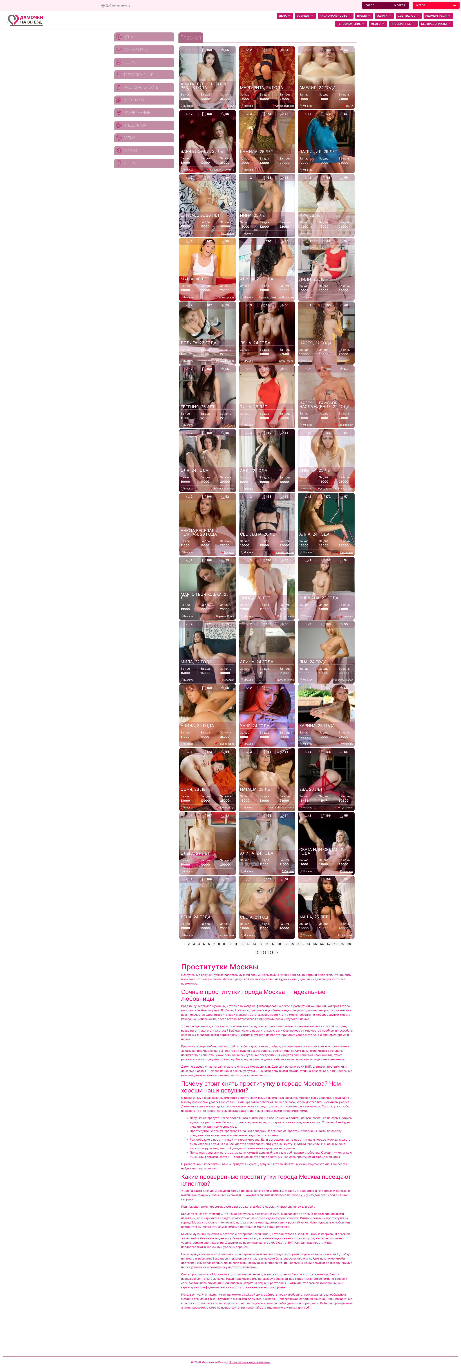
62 (264, 952)
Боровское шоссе (342, 679)
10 (229, 944)
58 (335, 944)
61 (257, 952)
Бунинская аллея (223, 488)
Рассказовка (226, 743)
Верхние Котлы (225, 616)
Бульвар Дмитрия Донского (276, 297)
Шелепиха (228, 679)
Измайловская (225, 360)
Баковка (348, 616)
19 (285, 944)
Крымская (346, 871)
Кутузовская (345, 807)
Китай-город (286, 360)
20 (292, 944)
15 (260, 944)
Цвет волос (406, 15)
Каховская (227, 233)
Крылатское (345, 935)
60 (349, 944)
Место (376, 24)
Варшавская (345, 424)
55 (315, 944)
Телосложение (349, 24)
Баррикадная (226, 935)
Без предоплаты (434, 24)
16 (266, 944)
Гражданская (285, 679)
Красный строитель (222, 169)
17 (273, 944)
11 (235, 944)
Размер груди (436, 15)
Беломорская (226, 297)
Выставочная (285, 616)
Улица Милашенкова (281, 807)
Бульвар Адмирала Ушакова (335, 488)
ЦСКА (230, 105)
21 (298, 944)
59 (342, 944)
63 (271, 952)
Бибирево (288, 871)
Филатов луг (227, 807)
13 (248, 944)
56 (322, 944)
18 (279, 944)
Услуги (382, 15)
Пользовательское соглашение (249, 1362)
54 (308, 944)
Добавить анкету (117, 5)
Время (362, 15)
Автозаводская (284, 105)
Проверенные (401, 24)
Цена (283, 15)
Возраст (303, 15)
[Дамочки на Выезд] (25, 19)
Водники (229, 552)
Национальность (333, 15)
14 (254, 944)
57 (328, 944)
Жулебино (347, 743)
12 (241, 944)
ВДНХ (349, 105)
